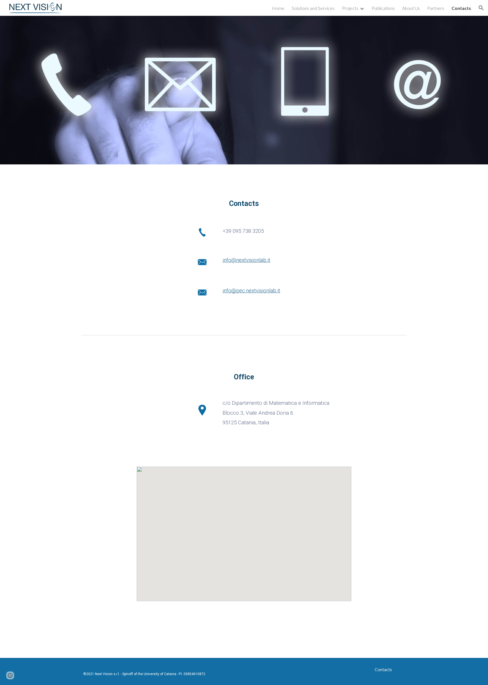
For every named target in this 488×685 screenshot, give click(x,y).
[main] (244, 203)
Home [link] (278, 8)
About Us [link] (411, 8)
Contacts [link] (461, 8)
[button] (481, 8)
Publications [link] (383, 8)
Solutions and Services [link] (313, 8)
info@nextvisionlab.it (246, 260)
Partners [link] (435, 8)
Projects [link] (350, 8)
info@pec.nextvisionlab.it (251, 291)
